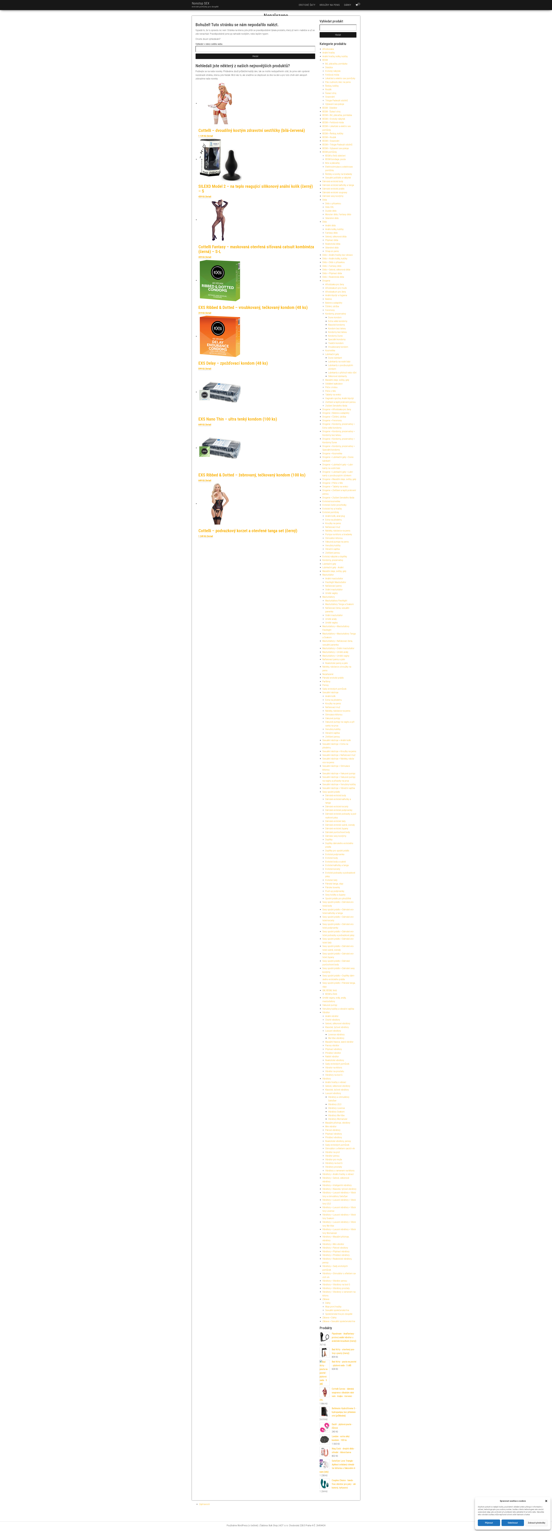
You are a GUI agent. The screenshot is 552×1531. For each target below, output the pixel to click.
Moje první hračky (333, 1306)
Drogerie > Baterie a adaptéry (335, 413)
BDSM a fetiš (331, 994)
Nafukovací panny (333, 585)
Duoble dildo (331, 210)
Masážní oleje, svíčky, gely (337, 380)
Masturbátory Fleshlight (336, 600)
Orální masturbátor (334, 589)
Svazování (330, 96)
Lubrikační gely (332, 354)
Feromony (330, 310)
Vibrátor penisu (332, 1155)
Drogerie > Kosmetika (332, 453)
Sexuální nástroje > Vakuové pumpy (338, 773)
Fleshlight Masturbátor (335, 582)
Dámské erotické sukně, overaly (340, 825)
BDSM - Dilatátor (329, 107)
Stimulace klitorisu (333, 714)
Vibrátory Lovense (336, 1108)
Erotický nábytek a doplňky (334, 556)
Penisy (325, 685)
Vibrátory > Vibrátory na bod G (336, 1284)
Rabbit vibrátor (332, 1056)
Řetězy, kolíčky (332, 85)
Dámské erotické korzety (336, 806)
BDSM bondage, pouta (335, 159)
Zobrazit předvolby (536, 1523)
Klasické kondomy (336, 324)
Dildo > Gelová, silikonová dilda (336, 269)
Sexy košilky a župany (335, 894)
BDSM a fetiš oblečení (335, 155)
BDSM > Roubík (329, 137)
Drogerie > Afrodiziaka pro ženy (336, 409)
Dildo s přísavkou (333, 203)
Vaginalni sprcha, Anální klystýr (339, 398)
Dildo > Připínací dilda (332, 273)
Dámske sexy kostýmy (335, 836)
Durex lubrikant (335, 357)
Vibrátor (326, 1012)
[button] (546, 1501)
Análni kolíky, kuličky (334, 229)
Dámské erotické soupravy (334, 192)
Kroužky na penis (330, 5)
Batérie (328, 299)
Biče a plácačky (332, 163)
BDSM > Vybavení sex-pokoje (335, 148)
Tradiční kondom (336, 343)
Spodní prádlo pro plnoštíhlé (338, 898)
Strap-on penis (332, 251)
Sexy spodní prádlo (331, 791)
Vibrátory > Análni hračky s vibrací (338, 1174)
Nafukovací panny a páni (333, 659)
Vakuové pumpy (332, 718)
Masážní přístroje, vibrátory (337, 1122)
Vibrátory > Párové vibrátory (335, 1247)
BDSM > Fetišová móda (333, 122)
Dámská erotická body (332, 181)
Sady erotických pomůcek (334, 688)
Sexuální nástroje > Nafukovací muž (338, 755)
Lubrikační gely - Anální (332, 567)
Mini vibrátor (331, 1126)
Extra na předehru (333, 519)
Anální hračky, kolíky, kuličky (335, 56)
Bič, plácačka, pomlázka (336, 63)
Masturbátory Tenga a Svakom (339, 604)
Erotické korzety (332, 869)
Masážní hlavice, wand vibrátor (339, 1041)
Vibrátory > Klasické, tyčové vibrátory (339, 1189)
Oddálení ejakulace (334, 383)
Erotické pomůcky (330, 512)
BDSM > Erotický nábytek (333, 119)
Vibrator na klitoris (333, 1067)
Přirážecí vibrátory (333, 1137)
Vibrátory (326, 1078)
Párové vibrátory (332, 1130)
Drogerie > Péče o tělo (332, 483)
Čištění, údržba (332, 306)
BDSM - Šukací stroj (331, 111)
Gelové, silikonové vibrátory (337, 1023)
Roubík (328, 89)
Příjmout (489, 1523)
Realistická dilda (332, 244)
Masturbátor (328, 574)
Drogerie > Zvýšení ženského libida (338, 497)
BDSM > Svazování (330, 141)
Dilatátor (329, 67)
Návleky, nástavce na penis (337, 530)
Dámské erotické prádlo (333, 188)
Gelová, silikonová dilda (335, 236)
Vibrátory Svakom (336, 1111)
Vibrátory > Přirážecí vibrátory (336, 1255)
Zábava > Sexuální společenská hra (338, 1321)
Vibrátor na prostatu (334, 1071)
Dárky (347, 5)
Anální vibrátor (332, 1016)
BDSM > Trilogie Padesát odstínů (337, 144)
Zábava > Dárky (329, 1317)
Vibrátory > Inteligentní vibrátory (337, 1185)
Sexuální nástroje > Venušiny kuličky (339, 784)
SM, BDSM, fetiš (329, 990)
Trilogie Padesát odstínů (336, 100)
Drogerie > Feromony (332, 420)
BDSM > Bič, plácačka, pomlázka (337, 115)
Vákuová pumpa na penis (337, 541)
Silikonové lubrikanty (337, 376)
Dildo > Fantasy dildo (331, 266)
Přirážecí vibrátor (333, 1053)
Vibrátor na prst (332, 1152)
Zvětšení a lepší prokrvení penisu (340, 402)
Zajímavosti (204, 1504)
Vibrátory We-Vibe (336, 1115)
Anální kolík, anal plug (335, 516)
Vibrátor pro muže (333, 1159)
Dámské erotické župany (336, 828)
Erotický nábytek (333, 71)
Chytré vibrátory (332, 1019)
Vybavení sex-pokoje (334, 104)
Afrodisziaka (328, 49)
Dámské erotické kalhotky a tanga (338, 185)
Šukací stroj (330, 93)
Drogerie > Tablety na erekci (335, 486)
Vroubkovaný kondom (338, 347)
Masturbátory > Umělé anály (335, 652)
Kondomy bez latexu (337, 332)
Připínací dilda (331, 240)
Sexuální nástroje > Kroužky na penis (339, 751)
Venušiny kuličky (333, 545)
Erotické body (331, 858)
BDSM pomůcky (329, 152)
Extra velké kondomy (337, 321)
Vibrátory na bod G (333, 1075)
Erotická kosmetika (331, 501)
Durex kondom (335, 317)
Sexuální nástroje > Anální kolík (336, 740)
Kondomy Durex (335, 335)
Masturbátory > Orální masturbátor (338, 648)
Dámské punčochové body (337, 832)
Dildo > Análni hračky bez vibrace (337, 255)
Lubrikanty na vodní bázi (339, 361)
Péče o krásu (331, 387)
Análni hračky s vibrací (335, 1082)
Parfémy (326, 681)
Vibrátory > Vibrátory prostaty (336, 1288)
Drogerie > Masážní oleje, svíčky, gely (339, 479)
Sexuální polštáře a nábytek (338, 177)
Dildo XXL (329, 207)
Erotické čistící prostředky (334, 505)
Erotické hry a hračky (332, 508)
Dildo (324, 221)
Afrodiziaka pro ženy (334, 284)
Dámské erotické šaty (335, 821)
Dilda (324, 199)
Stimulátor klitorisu (334, 538)
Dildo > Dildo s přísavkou (333, 262)
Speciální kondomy (337, 339)
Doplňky (328, 839)
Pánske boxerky (332, 887)
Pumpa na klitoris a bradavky (338, 534)
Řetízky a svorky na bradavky (338, 174)
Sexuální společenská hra (337, 1310)
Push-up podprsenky (334, 891)
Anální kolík (330, 696)
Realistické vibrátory (334, 1060)
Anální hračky (328, 52)
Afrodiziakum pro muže (336, 288)
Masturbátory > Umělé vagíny (335, 655)
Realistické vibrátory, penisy (338, 1141)
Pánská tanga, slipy (334, 883)
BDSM (325, 60)
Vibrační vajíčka (332, 549)
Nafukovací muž (332, 527)
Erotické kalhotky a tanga (337, 865)
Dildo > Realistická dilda (333, 277)
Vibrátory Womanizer (337, 1119)
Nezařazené (327, 674)
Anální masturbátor (334, 578)
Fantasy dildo (331, 232)
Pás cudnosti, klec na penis (338, 82)
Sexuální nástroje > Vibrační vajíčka (338, 788)
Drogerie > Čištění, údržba (334, 416)
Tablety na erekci (333, 394)
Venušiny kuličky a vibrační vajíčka (338, 1008)
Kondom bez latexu (337, 328)
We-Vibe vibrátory (336, 1038)
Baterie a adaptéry (333, 302)
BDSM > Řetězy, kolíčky (332, 133)
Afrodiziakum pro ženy (335, 291)
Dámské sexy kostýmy (332, 196)
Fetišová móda (332, 74)
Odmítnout (513, 1523)
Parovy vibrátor (332, 1045)
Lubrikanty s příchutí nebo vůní (342, 372)
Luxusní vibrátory (333, 1030)
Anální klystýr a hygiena (336, 295)
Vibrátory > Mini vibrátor (333, 1244)
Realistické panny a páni (336, 663)
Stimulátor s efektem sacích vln (340, 1148)
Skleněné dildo (332, 218)
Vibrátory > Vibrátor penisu (334, 1280)
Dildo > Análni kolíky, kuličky (334, 258)
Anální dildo (330, 225)
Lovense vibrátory (336, 1034)
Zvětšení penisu (332, 552)
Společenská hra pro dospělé (338, 1314)
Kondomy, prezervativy (335, 313)
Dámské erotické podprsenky (338, 810)
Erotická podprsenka (334, 854)
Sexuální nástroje (330, 692)
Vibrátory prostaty (333, 1166)
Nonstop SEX (200, 3)
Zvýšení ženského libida (336, 405)
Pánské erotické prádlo (333, 677)
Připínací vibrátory (333, 1049)
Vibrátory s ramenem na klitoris (339, 1170)
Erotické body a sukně (335, 861)
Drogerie (326, 280)
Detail (210, 136)
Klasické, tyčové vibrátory (337, 1027)
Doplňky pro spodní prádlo (337, 850)
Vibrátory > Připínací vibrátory (335, 1251)
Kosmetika (330, 350)
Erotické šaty (307, 5)
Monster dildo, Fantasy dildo (338, 214)
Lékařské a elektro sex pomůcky (340, 78)
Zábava (325, 1299)
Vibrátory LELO (334, 1104)
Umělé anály (331, 619)
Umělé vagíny (331, 593)
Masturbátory (328, 597)
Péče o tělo (330, 391)
